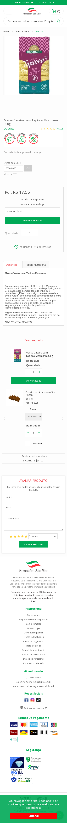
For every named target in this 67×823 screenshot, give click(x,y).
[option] (33, 418)
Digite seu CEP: (12, 162)
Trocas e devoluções (33, 637)
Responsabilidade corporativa (33, 619)
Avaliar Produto (33, 544)
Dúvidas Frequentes (33, 633)
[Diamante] (17, 766)
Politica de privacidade (33, 654)
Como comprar (33, 624)
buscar (58, 21)
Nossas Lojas (33, 628)
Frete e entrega (33, 646)
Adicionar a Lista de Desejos (35, 246)
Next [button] (62, 418)
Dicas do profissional (33, 659)
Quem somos (33, 615)
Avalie (60, 129)
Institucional (33, 609)
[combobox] (43, 536)
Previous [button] (4, 418)
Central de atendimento (33, 650)
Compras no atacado (33, 663)
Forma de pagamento (33, 641)
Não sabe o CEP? (10, 174)
